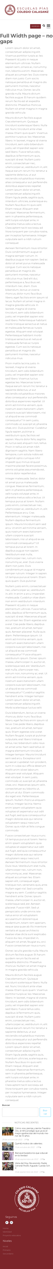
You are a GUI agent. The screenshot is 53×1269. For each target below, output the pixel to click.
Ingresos (35, 26)
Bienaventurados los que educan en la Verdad (31, 1154)
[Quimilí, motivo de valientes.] (7, 1146)
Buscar (6, 1105)
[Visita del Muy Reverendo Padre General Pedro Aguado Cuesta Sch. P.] (7, 1166)
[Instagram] (11, 1222)
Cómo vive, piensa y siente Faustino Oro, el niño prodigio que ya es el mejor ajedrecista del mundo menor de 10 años (32, 1132)
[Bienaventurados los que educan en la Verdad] (7, 1155)
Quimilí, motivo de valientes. (28, 1143)
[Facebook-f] (6, 1222)
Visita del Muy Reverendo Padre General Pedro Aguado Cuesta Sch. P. (32, 1166)
